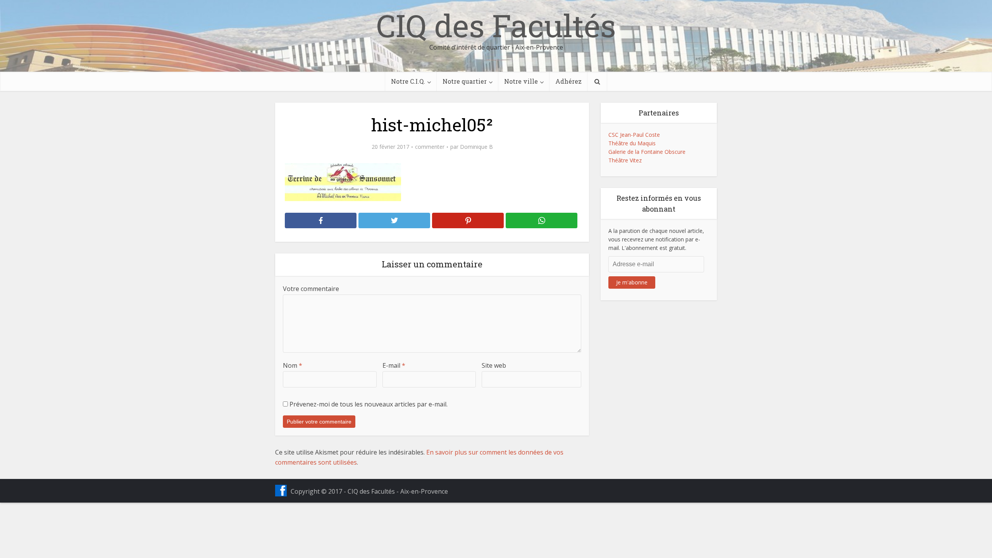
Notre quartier (465, 81)
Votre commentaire (311, 288)
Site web (494, 365)
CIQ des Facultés (496, 25)
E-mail (393, 365)
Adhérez (568, 81)
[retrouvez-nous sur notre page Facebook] (281, 490)
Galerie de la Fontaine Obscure (646, 151)
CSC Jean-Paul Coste (634, 134)
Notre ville (521, 81)
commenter (429, 146)
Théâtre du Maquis (632, 143)
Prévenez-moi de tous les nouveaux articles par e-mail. (368, 404)
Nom (292, 365)
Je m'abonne (632, 282)
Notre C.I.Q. (408, 81)
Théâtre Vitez (625, 160)
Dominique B (476, 146)
